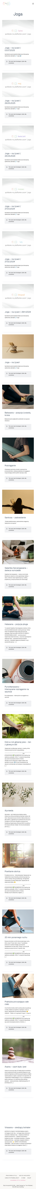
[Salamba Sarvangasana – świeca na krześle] (18, 552)
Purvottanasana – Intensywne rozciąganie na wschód (17, 689)
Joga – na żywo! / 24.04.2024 (13, 154)
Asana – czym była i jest (15, 1066)
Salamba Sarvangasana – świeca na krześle (16, 569)
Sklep (29, 1178)
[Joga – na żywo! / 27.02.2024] (18, 243)
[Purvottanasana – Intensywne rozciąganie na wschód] (18, 671)
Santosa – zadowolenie (15, 517)
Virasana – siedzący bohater (17, 1127)
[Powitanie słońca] (18, 855)
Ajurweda (9, 810)
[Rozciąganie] (18, 450)
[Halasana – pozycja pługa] (18, 608)
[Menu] (33, 3)
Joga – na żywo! (12, 362)
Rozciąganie (10, 465)
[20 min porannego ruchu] (18, 921)
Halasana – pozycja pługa (16, 624)
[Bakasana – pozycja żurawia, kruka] (18, 397)
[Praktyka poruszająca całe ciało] (18, 986)
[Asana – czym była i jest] (18, 1051)
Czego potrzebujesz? (12, 1178)
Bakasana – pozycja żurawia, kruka (18, 413)
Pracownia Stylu (11, 1175)
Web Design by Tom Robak (24, 1185)
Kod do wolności (24, 1175)
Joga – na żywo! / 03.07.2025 (13, 49)
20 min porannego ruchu (16, 937)
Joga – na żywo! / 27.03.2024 (13, 207)
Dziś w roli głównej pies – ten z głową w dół (18, 743)
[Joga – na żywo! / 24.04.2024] (18, 138)
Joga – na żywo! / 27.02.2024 (13, 260)
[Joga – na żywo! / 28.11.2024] (18, 296)
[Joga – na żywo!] (18, 346)
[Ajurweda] (18, 795)
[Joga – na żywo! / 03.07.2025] (18, 32)
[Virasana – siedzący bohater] (18, 1112)
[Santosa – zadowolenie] (18, 502)
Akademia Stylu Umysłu (18, 1180)
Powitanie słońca (12, 871)
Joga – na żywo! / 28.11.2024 (18, 312)
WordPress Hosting (18, 1187)
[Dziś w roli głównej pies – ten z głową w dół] (18, 726)
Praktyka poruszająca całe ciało (17, 1002)
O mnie (23, 1178)
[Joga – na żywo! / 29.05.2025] (18, 85)
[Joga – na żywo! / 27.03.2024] (18, 190)
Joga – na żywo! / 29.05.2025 (13, 101)
